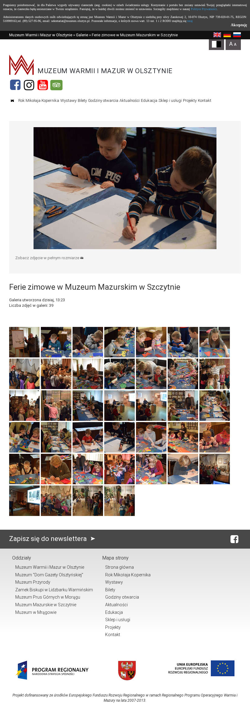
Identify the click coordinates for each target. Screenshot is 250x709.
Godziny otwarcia (103, 100)
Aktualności (130, 100)
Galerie (82, 35)
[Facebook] (15, 85)
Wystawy (68, 100)
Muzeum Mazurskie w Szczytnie (45, 604)
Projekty (190, 100)
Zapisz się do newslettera (48, 538)
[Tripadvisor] (56, 85)
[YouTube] (43, 85)
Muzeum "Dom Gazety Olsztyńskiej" (49, 574)
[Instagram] (29, 85)
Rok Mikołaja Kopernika (38, 100)
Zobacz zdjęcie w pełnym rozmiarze (47, 258)
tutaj (190, 21)
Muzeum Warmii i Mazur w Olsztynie (40, 35)
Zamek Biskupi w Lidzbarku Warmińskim (54, 589)
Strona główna (119, 567)
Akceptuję (239, 25)
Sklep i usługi (170, 100)
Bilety (82, 100)
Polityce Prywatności (204, 9)
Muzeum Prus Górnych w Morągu (47, 597)
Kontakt (204, 100)
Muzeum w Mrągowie (35, 612)
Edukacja (149, 100)
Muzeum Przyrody (32, 582)
